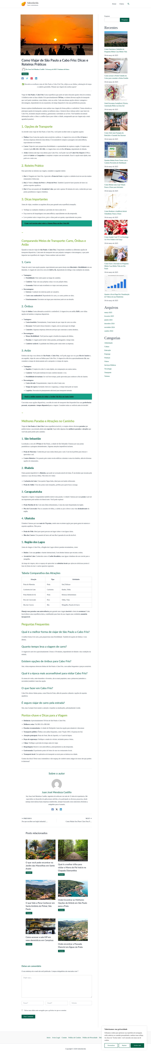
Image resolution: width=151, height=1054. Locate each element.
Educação (107, 350)
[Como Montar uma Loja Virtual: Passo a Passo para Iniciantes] (115, 175)
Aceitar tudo (137, 1045)
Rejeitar (124, 1045)
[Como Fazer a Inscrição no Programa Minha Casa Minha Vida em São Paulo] (115, 253)
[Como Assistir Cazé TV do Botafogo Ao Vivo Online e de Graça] (115, 227)
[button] (128, 4)
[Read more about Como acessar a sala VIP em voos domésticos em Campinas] (40, 926)
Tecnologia (108, 369)
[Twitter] (27, 78)
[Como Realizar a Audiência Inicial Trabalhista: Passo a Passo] (115, 201)
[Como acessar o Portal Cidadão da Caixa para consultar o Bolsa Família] (115, 65)
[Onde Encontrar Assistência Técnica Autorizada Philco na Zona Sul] (115, 92)
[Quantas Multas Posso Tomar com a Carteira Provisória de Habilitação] (115, 150)
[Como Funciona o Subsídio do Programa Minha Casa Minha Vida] (115, 39)
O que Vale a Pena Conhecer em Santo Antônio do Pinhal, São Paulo (40, 906)
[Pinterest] (32, 78)
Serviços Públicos (110, 365)
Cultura (106, 346)
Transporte (107, 372)
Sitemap (101, 1037)
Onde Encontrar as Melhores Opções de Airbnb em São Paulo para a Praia (72, 903)
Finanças (107, 358)
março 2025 (108, 312)
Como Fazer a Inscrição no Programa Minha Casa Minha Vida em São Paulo (116, 266)
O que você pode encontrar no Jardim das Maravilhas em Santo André (40, 866)
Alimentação (108, 343)
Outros (106, 361)
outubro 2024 (108, 331)
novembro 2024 (109, 327)
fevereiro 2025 (109, 316)
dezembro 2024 (109, 323)
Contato (64, 1037)
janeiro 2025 (108, 320)
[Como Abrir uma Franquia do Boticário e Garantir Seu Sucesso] (115, 121)
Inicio (48, 1037)
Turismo (25, 74)
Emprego (107, 354)
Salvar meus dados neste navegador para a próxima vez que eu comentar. (45, 1010)
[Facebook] (23, 78)
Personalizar (111, 1045)
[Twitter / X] (57, 809)
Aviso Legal (56, 1037)
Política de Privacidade (90, 1037)
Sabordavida (32, 3)
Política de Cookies (74, 1037)
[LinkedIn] (36, 78)
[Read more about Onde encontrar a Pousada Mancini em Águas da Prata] (73, 929)
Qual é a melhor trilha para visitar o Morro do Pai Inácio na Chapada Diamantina (72, 867)
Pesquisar (107, 16)
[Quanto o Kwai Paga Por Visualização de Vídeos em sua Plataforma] (115, 283)
